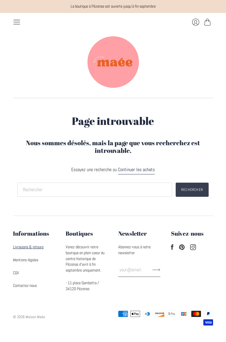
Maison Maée (35, 316)
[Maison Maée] (113, 61)
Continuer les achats (136, 169)
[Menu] (17, 22)
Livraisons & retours (28, 247)
